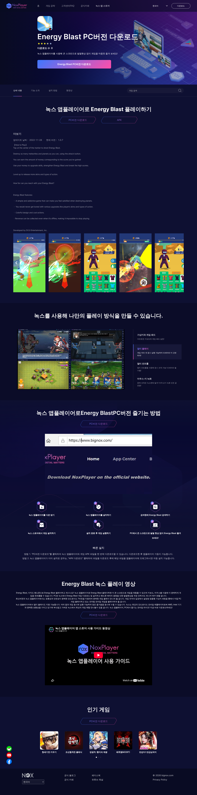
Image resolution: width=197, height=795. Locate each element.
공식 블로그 (70, 775)
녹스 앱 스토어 (103, 6)
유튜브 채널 (97, 779)
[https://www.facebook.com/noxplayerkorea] (9, 761)
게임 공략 (50, 6)
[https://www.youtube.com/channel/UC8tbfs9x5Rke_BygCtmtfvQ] (9, 755)
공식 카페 (69, 779)
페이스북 (96, 775)
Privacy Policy (160, 779)
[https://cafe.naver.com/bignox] (9, 748)
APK (119, 120)
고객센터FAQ (67, 6)
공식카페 (85, 6)
